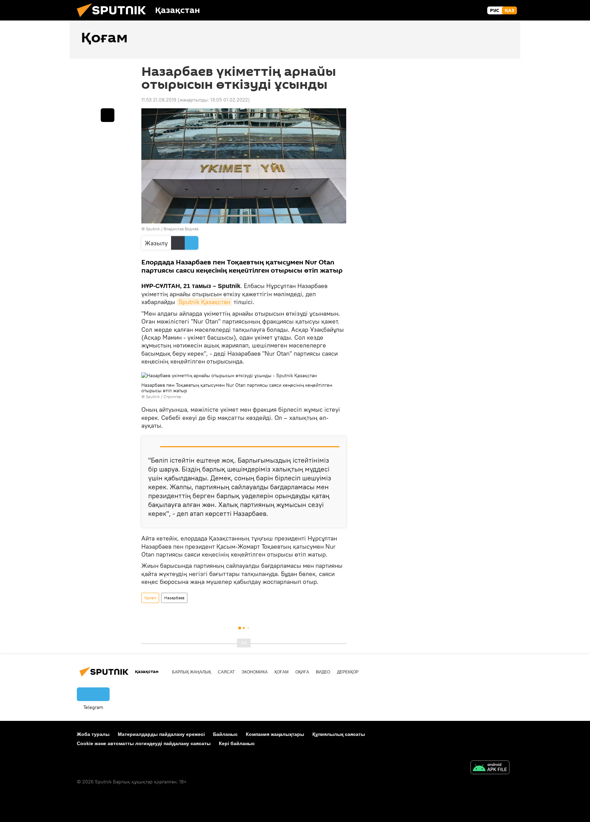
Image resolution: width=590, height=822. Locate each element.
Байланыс (225, 734)
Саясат (226, 672)
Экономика (254, 672)
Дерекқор (348, 672)
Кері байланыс (237, 743)
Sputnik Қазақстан (204, 302)
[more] (107, 115)
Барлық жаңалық (191, 672)
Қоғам (150, 597)
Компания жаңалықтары (275, 734)
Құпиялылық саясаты (338, 734)
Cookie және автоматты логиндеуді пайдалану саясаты (144, 743)
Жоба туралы (93, 734)
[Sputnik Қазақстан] (114, 19)
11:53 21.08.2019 (158, 100)
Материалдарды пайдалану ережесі (161, 734)
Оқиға (302, 672)
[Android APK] (490, 768)
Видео (323, 672)
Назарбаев (174, 597)
